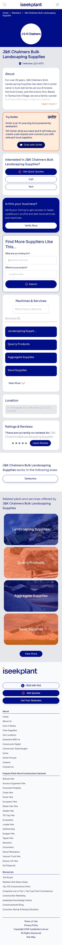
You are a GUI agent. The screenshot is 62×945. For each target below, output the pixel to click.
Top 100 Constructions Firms (16, 886)
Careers (7, 762)
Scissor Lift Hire (10, 861)
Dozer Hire (8, 797)
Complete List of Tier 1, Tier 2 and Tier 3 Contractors (28, 891)
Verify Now (31, 225)
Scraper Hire (9, 833)
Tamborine (30, 478)
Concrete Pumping (12, 788)
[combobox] (31, 260)
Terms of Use (31, 921)
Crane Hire (8, 792)
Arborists (7, 843)
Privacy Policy (31, 925)
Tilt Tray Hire (9, 815)
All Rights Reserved (31, 933)
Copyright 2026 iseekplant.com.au (31, 929)
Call (31, 179)
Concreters (8, 847)
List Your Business (31, 700)
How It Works (9, 726)
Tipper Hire (8, 838)
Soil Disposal (9, 865)
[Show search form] (4, 5)
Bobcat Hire (8, 779)
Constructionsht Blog (13, 905)
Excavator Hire (10, 802)
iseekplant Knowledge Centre (17, 900)
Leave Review (40, 443)
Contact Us (8, 767)
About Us (7, 721)
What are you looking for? (17, 253)
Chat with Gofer (33, 144)
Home (6, 13)
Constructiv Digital (12, 744)
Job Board (8, 877)
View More (15, 383)
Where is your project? (16, 267)
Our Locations (9, 735)
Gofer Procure (9, 758)
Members (16, 13)
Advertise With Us (11, 739)
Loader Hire (8, 824)
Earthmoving (9, 829)
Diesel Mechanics (11, 852)
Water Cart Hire (10, 806)
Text (31, 186)
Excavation (8, 820)
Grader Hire (8, 811)
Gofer (5, 753)
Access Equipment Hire (14, 783)
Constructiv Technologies (15, 749)
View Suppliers (10, 730)
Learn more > (49, 104)
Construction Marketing (14, 896)
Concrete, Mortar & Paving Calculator (21, 909)
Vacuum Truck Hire (11, 856)
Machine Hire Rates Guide (15, 882)
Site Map (31, 937)
